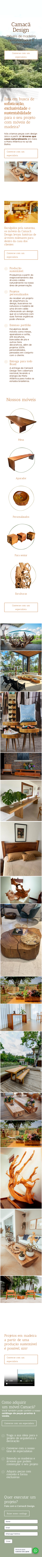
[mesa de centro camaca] (21, 222)
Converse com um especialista (21, 55)
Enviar (8, 1541)
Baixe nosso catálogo (17, 1513)
